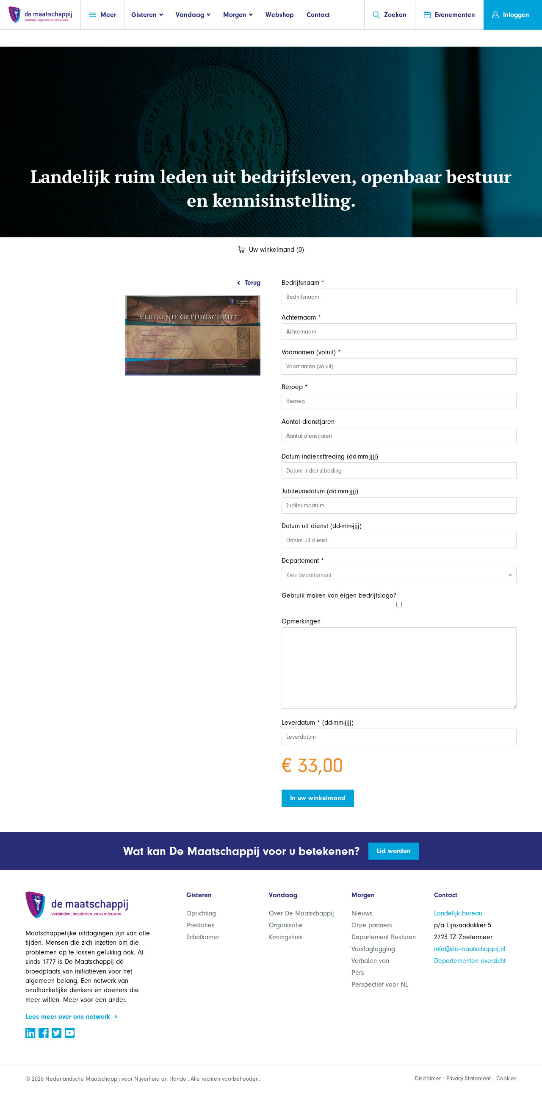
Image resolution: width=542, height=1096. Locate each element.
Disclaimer (428, 1078)
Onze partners (371, 925)
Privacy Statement (468, 1078)
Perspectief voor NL (379, 984)
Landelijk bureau (458, 913)
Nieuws (362, 913)
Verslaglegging (373, 949)
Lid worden (394, 851)
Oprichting (201, 913)
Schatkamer (202, 937)
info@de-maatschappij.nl (470, 949)
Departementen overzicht (470, 961)
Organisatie (286, 925)
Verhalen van (370, 961)
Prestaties (200, 925)
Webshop (279, 15)
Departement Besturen (383, 937)
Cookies (506, 1078)
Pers (357, 972)
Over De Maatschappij (301, 913)
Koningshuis (286, 937)
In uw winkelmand (318, 798)
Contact (318, 15)
